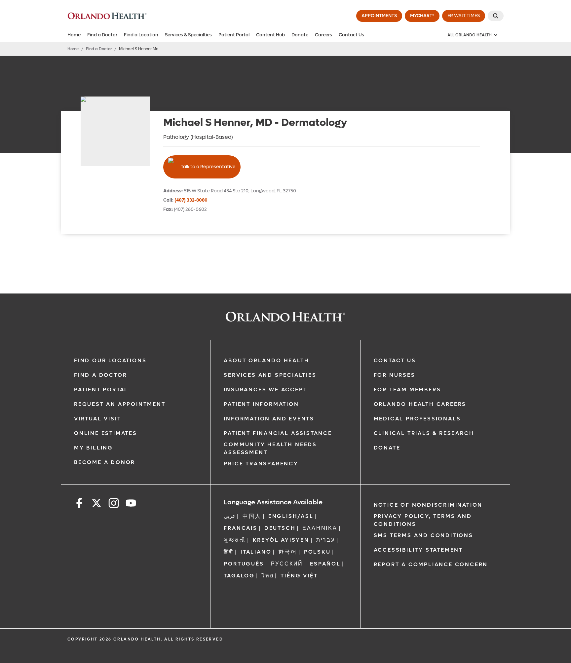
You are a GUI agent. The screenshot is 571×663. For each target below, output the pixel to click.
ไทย (268, 575)
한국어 (287, 551)
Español (325, 563)
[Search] (496, 16)
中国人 (252, 516)
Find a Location (141, 35)
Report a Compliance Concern (431, 564)
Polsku (317, 551)
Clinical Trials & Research (424, 433)
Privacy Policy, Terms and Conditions (423, 520)
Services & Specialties (188, 35)
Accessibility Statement (418, 549)
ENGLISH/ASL (291, 516)
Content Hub (270, 35)
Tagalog (239, 575)
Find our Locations (110, 360)
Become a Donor (104, 462)
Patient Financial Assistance (278, 433)
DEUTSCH (280, 528)
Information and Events (269, 418)
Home (74, 35)
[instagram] (113, 504)
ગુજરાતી (235, 539)
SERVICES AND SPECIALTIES (270, 374)
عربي (230, 516)
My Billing (93, 447)
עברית (325, 539)
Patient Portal (233, 35)
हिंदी (229, 551)
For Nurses (394, 374)
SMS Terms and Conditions (423, 535)
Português (244, 563)
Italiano (256, 551)
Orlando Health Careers (420, 404)
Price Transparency (261, 463)
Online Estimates (105, 433)
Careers (323, 35)
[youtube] (131, 504)
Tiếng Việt (299, 575)
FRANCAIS (240, 528)
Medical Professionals (417, 418)
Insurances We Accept (265, 389)
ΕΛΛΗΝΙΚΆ (319, 528)
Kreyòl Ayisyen (281, 539)
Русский (287, 563)
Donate (299, 35)
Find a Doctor (102, 35)
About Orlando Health (266, 360)
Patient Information (261, 404)
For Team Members (407, 389)
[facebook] (79, 504)
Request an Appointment (120, 404)
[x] (96, 504)
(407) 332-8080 (191, 200)
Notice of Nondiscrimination (428, 504)
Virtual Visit (97, 418)
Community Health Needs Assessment (270, 448)
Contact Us (351, 35)
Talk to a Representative (208, 167)
